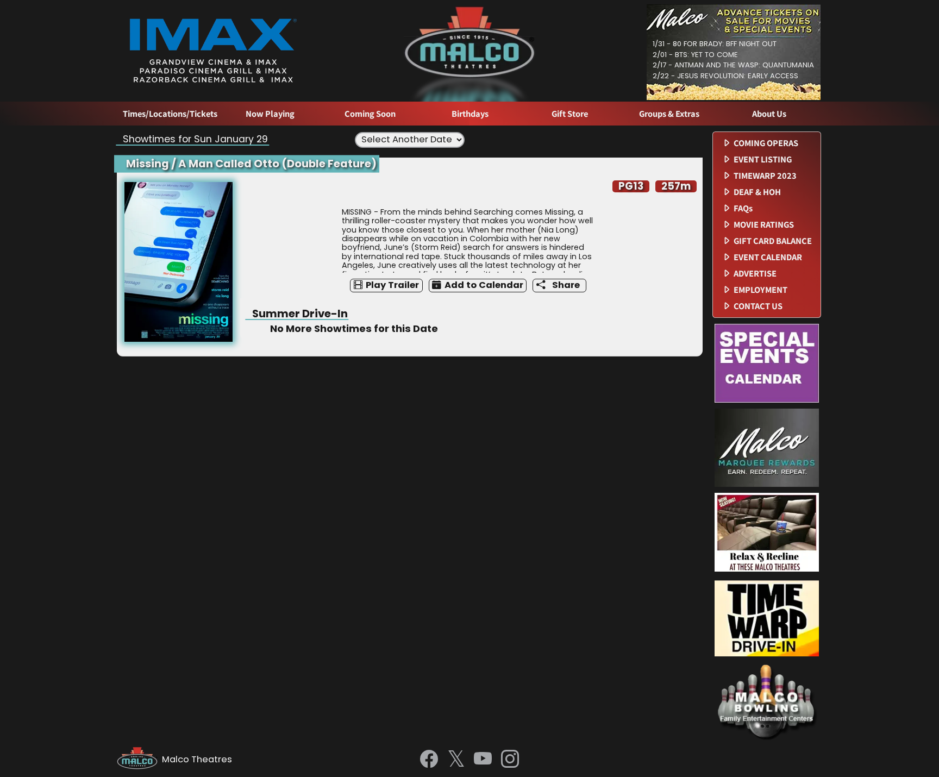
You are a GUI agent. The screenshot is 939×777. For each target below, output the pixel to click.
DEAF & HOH (757, 192)
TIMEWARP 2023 (765, 176)
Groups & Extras (669, 114)
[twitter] (456, 759)
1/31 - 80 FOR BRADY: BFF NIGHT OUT (715, 44)
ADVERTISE (755, 273)
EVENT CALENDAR (768, 257)
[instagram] (510, 759)
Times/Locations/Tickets (170, 114)
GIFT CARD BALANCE (773, 241)
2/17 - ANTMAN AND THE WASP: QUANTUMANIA (733, 65)
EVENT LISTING (763, 159)
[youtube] (483, 759)
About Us (769, 114)
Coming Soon (370, 114)
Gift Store (570, 114)
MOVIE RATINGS (764, 225)
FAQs (743, 208)
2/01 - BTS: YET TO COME (695, 55)
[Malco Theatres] (139, 759)
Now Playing (270, 114)
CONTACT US (758, 306)
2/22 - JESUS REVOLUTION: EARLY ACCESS (725, 76)
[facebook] (429, 759)
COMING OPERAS (766, 143)
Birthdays (470, 114)
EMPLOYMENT (760, 290)
